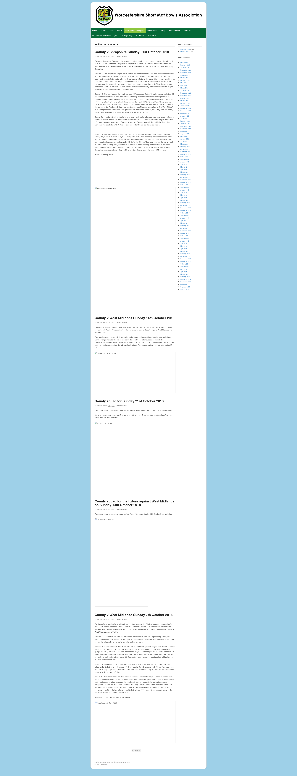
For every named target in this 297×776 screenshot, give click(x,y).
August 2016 (184, 241)
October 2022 (184, 113)
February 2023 (185, 103)
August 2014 (184, 289)
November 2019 (185, 154)
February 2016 (185, 254)
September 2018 (185, 187)
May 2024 (183, 83)
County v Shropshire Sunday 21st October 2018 (132, 51)
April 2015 (183, 271)
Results (119, 30)
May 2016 (183, 246)
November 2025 (185, 72)
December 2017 (185, 208)
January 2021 (184, 139)
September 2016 (185, 238)
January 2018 (184, 205)
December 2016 (185, 231)
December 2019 (185, 152)
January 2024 (184, 90)
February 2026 (185, 65)
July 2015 (183, 269)
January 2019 (184, 177)
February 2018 (185, 203)
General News (122, 405)
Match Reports (122, 56)
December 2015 (185, 259)
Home (94, 30)
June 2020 (183, 141)
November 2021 (185, 129)
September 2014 (185, 287)
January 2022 (184, 123)
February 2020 (185, 146)
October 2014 (184, 284)
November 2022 (185, 111)
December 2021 (185, 126)
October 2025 (184, 75)
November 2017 (185, 210)
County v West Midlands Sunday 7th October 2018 (134, 614)
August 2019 (184, 162)
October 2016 (184, 236)
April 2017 (183, 220)
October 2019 (184, 157)
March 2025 (184, 78)
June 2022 (183, 118)
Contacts (103, 30)
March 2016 (184, 251)
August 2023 (184, 98)
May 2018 (183, 195)
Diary (111, 30)
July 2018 (183, 192)
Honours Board (174, 30)
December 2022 (185, 108)
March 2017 (184, 223)
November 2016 (185, 233)
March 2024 (184, 88)
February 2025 (185, 80)
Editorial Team (101, 56)
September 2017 (185, 215)
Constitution (140, 36)
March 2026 (184, 62)
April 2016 (183, 248)
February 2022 (185, 121)
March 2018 (184, 200)
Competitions (152, 30)
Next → (137, 750)
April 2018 (183, 197)
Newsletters (151, 36)
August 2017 (184, 218)
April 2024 (183, 85)
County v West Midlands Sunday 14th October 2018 (134, 317)
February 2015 (185, 277)
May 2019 (183, 167)
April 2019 (183, 169)
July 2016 (183, 243)
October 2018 (184, 185)
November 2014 (185, 282)
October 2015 (184, 264)
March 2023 (184, 100)
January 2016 (184, 256)
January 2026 (184, 67)
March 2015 (184, 274)
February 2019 (185, 174)
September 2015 (185, 266)
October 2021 (184, 131)
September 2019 (185, 159)
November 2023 (185, 95)
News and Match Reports (134, 30)
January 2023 (184, 106)
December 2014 (185, 279)
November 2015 (185, 261)
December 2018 (185, 180)
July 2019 (183, 164)
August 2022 (184, 116)
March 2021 (184, 136)
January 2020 (184, 149)
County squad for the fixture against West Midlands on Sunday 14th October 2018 (134, 503)
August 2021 (184, 134)
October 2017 (184, 213)
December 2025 (185, 70)
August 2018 (184, 190)
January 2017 (184, 228)
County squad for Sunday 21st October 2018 (129, 401)
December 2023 (185, 93)
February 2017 (185, 225)
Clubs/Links (187, 30)
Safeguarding (127, 36)
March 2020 (184, 144)
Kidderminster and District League (104, 36)
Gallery (162, 30)
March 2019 (184, 172)
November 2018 (185, 182)
